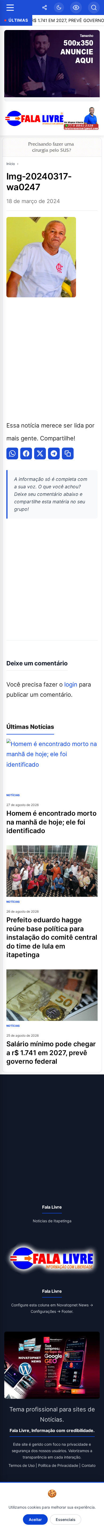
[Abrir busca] (94, 7)
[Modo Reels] (76, 7)
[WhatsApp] (12, 453)
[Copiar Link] (68, 453)
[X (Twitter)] (40, 453)
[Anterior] (9, 65)
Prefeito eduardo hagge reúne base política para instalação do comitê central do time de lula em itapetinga (51, 937)
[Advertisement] (52, 358)
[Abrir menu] (10, 7)
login (70, 684)
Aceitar (35, 1519)
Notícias (13, 795)
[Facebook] (26, 453)
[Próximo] (94, 65)
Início (10, 164)
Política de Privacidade (58, 1465)
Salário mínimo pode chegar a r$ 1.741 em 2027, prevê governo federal (51, 1052)
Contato (88, 1465)
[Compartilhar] (44, 7)
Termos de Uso (22, 1465)
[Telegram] (54, 453)
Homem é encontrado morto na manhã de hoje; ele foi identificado (51, 822)
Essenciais (65, 1519)
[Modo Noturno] (59, 7)
